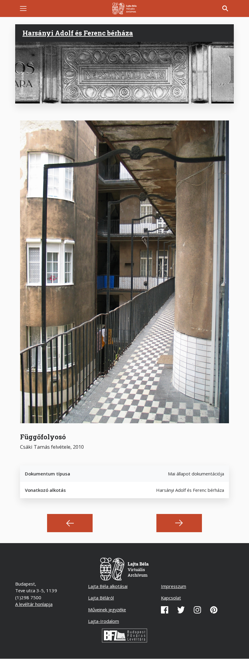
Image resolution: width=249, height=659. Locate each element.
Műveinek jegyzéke (107, 610)
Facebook (164, 610)
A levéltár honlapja (34, 604)
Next (179, 523)
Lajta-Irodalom (103, 621)
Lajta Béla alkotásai (108, 586)
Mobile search (225, 8)
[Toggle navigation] (23, 8)
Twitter (181, 610)
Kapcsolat (171, 598)
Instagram (197, 610)
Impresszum (173, 586)
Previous (70, 523)
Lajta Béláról (101, 598)
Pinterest (213, 610)
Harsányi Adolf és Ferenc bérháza (77, 33)
